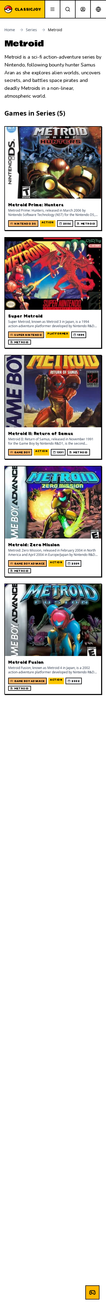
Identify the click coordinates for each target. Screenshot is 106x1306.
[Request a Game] (92, 1292)
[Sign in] (83, 9)
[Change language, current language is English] (98, 9)
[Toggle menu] (52, 9)
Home (9, 29)
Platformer (57, 333)
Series (31, 29)
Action (48, 222)
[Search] (67, 9)
